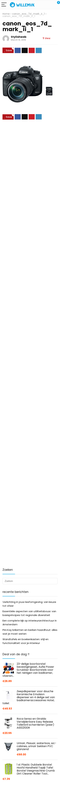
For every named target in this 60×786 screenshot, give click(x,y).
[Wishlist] (49, 5)
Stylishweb (18, 37)
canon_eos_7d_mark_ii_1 (28, 13)
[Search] (42, 4)
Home (6, 13)
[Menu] (4, 4)
